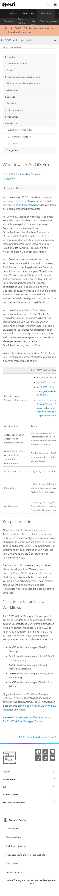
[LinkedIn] (52, 752)
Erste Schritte (21, 21)
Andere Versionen (32, 174)
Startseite (8, 21)
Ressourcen (46, 13)
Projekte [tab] (11, 56)
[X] (45, 752)
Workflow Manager (21, 137)
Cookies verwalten (15, 872)
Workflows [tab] (12, 123)
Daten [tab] (10, 70)
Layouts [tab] (11, 96)
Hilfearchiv (9, 178)
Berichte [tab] (11, 103)
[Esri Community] (38, 758)
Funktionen (28, 13)
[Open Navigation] (55, 4)
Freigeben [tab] (12, 150)
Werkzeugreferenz (49, 21)
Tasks (14, 143)
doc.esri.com (25, 32)
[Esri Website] (8, 4)
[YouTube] (52, 758)
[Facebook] (38, 752)
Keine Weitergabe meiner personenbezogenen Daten (31, 881)
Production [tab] (13, 116)
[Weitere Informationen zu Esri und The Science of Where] (9, 758)
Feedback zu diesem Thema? (39, 737)
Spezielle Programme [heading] (14, 802)
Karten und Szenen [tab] (17, 63)
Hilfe (33, 21)
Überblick (12, 13)
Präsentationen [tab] (15, 110)
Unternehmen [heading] (10, 795)
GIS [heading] (4, 787)
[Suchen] (47, 4)
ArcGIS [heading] (6, 772)
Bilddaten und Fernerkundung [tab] (23, 83)
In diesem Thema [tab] (13, 188)
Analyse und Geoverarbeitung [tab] (23, 76)
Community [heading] (9, 779)
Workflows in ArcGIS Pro (20, 130)
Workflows (16, 47)
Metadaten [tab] (13, 90)
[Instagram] (45, 758)
